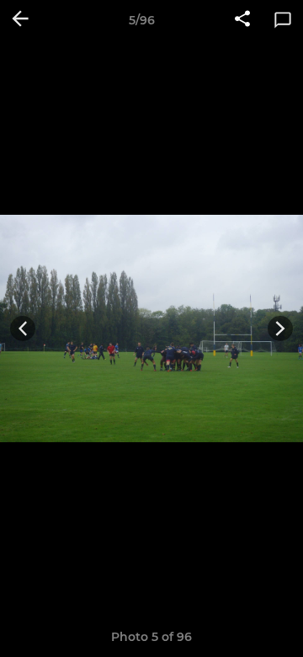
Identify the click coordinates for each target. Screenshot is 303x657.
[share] (242, 20)
